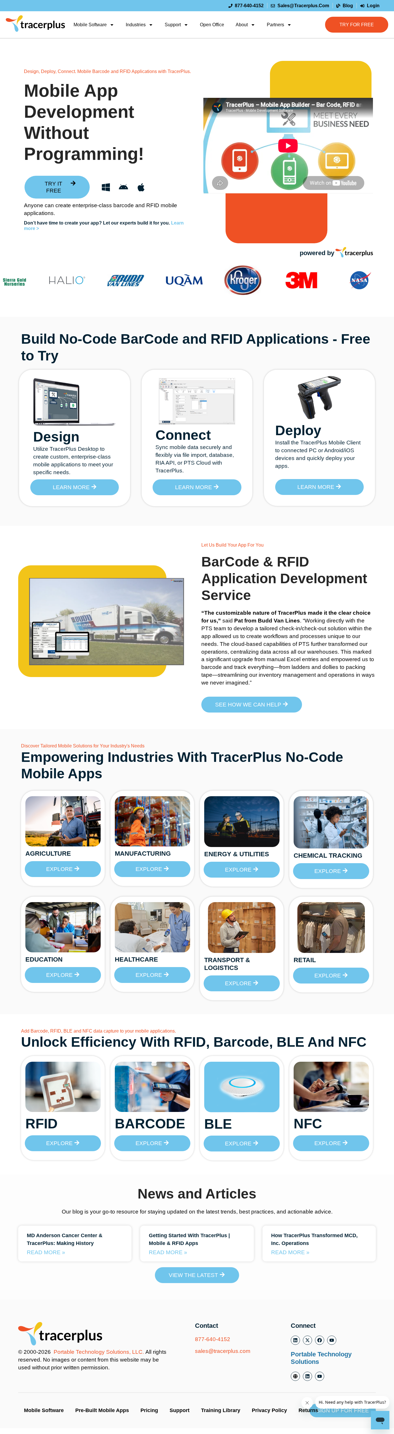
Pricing (149, 1410)
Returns (308, 1410)
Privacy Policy (269, 1410)
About (242, 24)
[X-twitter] (307, 1340)
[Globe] (295, 1376)
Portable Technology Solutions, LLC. (99, 1352)
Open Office (212, 24)
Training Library (220, 1410)
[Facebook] (319, 1340)
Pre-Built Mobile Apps (102, 1410)
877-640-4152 (212, 1339)
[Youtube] (331, 1340)
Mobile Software (90, 24)
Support (173, 24)
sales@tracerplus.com (222, 1351)
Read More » (46, 1252)
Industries (136, 24)
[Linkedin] (295, 1340)
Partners (275, 24)
